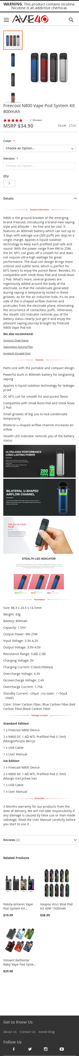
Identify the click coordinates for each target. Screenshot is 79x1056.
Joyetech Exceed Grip (17, 353)
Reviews (11, 840)
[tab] (39, 198)
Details (8, 198)
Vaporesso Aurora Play (18, 347)
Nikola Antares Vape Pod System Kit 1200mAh (18, 908)
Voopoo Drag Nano (16, 340)
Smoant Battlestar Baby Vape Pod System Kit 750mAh (19, 964)
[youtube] (62, 1049)
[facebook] (14, 1049)
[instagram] (46, 1049)
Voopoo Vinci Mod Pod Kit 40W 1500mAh (56, 906)
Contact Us (28, 1032)
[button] (13, 60)
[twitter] (30, 1049)
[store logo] (30, 19)
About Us (10, 1032)
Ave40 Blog (47, 1032)
